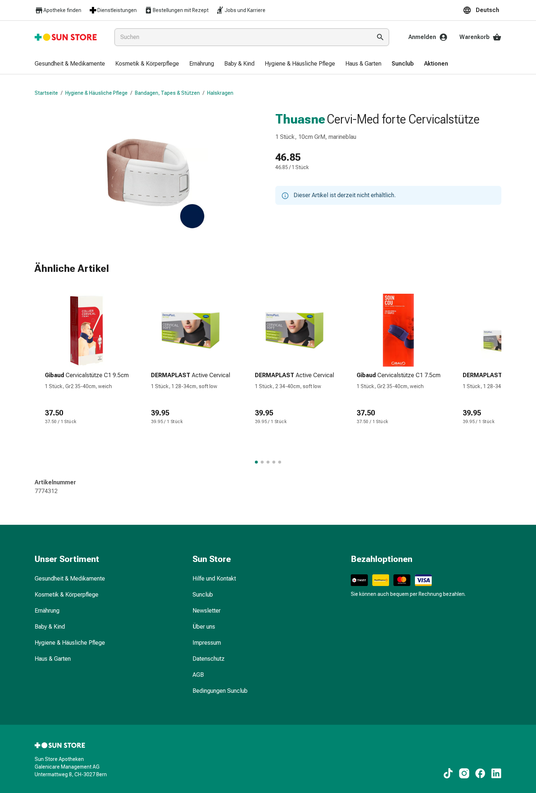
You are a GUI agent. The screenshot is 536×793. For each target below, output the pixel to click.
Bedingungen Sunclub (220, 690)
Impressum (207, 642)
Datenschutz (209, 658)
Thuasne (300, 119)
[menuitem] (70, 64)
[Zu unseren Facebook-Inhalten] (480, 773)
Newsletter (207, 610)
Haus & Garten (53, 658)
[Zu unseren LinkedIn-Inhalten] (496, 773)
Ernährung (47, 610)
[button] (482, 10)
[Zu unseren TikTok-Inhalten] (448, 773)
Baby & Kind (50, 626)
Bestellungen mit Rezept (181, 10)
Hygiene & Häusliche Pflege (96, 93)
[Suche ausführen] (380, 37)
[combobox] (241, 37)
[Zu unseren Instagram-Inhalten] (464, 773)
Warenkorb (474, 37)
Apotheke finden (62, 10)
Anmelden (422, 37)
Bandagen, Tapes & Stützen (167, 93)
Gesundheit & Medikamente (70, 578)
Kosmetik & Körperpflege (66, 594)
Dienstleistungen (117, 10)
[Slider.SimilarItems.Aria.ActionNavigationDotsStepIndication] (256, 462)
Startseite (46, 93)
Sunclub (203, 594)
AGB (198, 674)
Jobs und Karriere (245, 10)
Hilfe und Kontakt (214, 578)
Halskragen (220, 93)
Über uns (204, 626)
